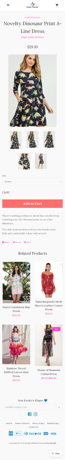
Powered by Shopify (47, 443)
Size (4, 176)
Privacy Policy (38, 423)
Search (9, 423)
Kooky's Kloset (31, 443)
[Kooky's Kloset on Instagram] (35, 414)
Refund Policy (53, 423)
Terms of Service (22, 423)
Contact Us (33, 427)
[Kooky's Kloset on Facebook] (30, 414)
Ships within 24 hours (32, 37)
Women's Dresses (32, 17)
